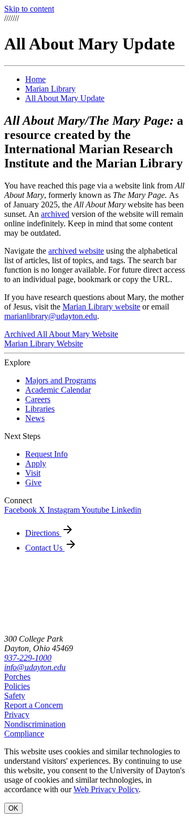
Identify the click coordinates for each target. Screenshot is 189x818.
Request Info (46, 454)
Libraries (40, 408)
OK (13, 808)
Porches (17, 676)
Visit (32, 472)
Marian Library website (101, 306)
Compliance (24, 733)
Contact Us (45, 547)
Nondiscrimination (35, 724)
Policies (17, 686)
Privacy (16, 714)
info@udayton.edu (35, 667)
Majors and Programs (60, 380)
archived (55, 214)
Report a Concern (33, 705)
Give (33, 482)
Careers (37, 399)
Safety (14, 695)
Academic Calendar (58, 389)
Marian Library (50, 88)
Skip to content (29, 8)
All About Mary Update (64, 98)
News (35, 418)
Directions (43, 532)
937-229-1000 (27, 657)
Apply (35, 463)
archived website (76, 250)
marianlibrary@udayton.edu (50, 316)
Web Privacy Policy (106, 789)
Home (35, 79)
